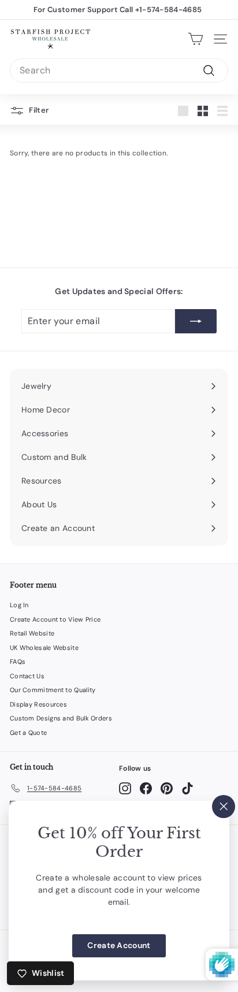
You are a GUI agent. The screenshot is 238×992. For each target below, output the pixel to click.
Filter (38, 110)
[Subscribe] (196, 321)
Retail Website (32, 633)
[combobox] (119, 70)
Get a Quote (28, 733)
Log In (19, 605)
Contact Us (27, 676)
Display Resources (38, 704)
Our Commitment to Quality (53, 690)
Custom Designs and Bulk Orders (61, 718)
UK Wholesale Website (44, 648)
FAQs (17, 661)
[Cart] (195, 38)
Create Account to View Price (55, 619)
